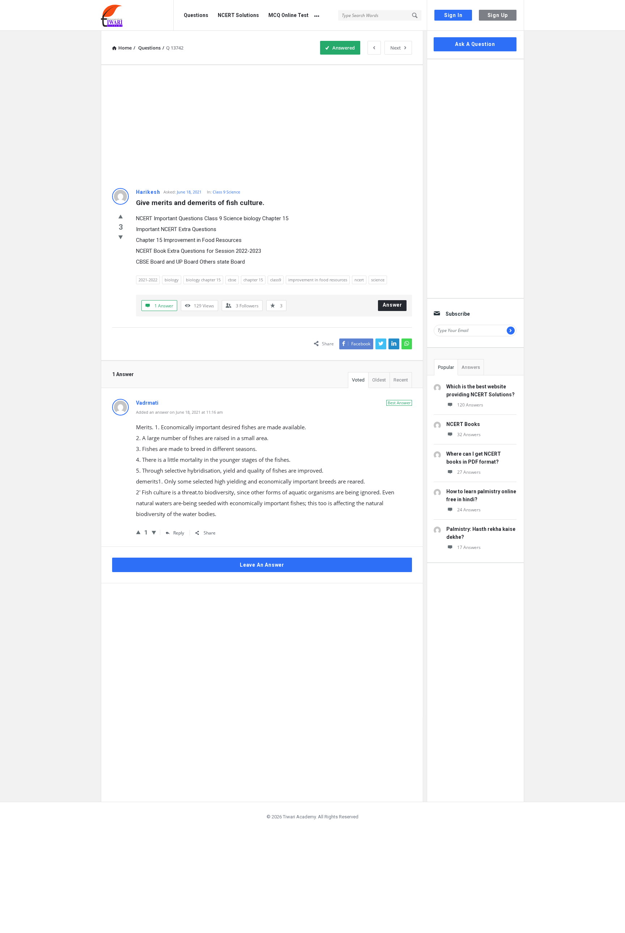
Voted (358, 380)
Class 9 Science (226, 192)
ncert (359, 279)
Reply (178, 533)
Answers (471, 367)
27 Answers (469, 472)
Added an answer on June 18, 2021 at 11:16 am (179, 412)
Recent (401, 380)
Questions (196, 15)
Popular (446, 367)
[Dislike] (120, 236)
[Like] (120, 216)
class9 (275, 279)
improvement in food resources (317, 279)
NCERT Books (463, 424)
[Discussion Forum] (137, 15)
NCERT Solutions (238, 15)
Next (395, 47)
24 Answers (469, 510)
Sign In (453, 15)
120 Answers (470, 405)
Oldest (379, 380)
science (377, 279)
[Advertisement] (262, 126)
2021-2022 (148, 279)
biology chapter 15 (203, 279)
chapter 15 (253, 279)
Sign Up (498, 15)
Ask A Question (475, 44)
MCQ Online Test (288, 15)
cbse (232, 279)
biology (172, 279)
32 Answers (469, 434)
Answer (392, 305)
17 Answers (469, 547)
